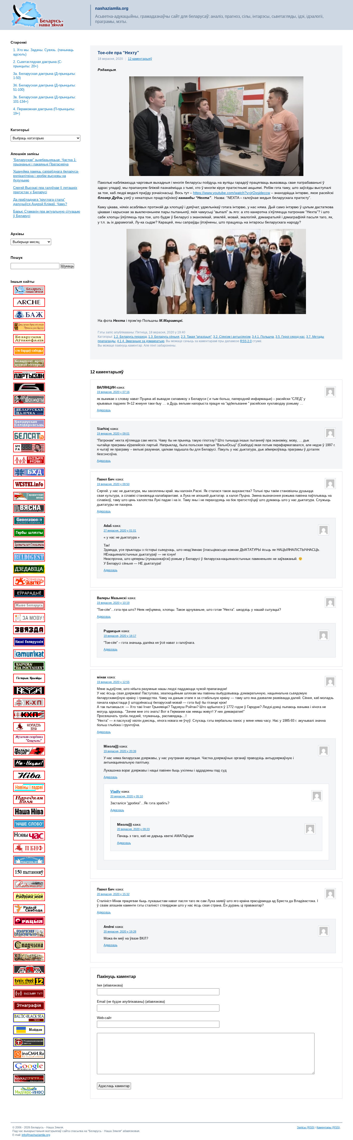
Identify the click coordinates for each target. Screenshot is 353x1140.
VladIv (115, 791)
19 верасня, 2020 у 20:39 (120, 751)
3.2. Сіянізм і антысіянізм (231, 336)
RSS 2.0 (246, 341)
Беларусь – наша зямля (37, 15)
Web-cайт (104, 1018)
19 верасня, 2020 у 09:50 (113, 484)
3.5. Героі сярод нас (290, 336)
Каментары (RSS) (328, 1127)
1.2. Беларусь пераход (130, 336)
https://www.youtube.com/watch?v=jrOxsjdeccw (231, 193)
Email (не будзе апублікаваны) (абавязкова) (131, 1001)
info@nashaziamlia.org (36, 1134)
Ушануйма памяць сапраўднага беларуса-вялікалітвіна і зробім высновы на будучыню (46, 176)
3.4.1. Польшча (263, 336)
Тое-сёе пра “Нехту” (118, 53)
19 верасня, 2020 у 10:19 (113, 602)
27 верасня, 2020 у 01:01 (120, 530)
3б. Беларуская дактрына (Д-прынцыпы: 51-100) (44, 87)
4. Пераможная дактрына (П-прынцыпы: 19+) (44, 111)
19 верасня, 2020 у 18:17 (120, 635)
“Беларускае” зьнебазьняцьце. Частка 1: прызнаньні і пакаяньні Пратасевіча (44, 162)
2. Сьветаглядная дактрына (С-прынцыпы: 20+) (37, 64)
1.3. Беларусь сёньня (163, 336)
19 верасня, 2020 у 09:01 (113, 433)
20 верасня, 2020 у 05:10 (126, 796)
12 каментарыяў (140, 59)
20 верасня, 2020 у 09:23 (133, 829)
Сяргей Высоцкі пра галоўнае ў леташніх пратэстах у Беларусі (45, 190)
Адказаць (104, 410)
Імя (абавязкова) (110, 985)
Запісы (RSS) (305, 1127)
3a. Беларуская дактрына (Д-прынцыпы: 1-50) (44, 76)
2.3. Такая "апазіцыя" (196, 336)
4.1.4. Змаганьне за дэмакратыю (140, 341)
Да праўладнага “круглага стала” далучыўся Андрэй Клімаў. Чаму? (40, 202)
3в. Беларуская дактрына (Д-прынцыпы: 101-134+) (44, 99)
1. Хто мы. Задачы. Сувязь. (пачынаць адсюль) (43, 52)
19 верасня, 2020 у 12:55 (113, 682)
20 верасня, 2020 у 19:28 (120, 931)
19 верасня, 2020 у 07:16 (113, 392)
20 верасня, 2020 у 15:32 (113, 894)
